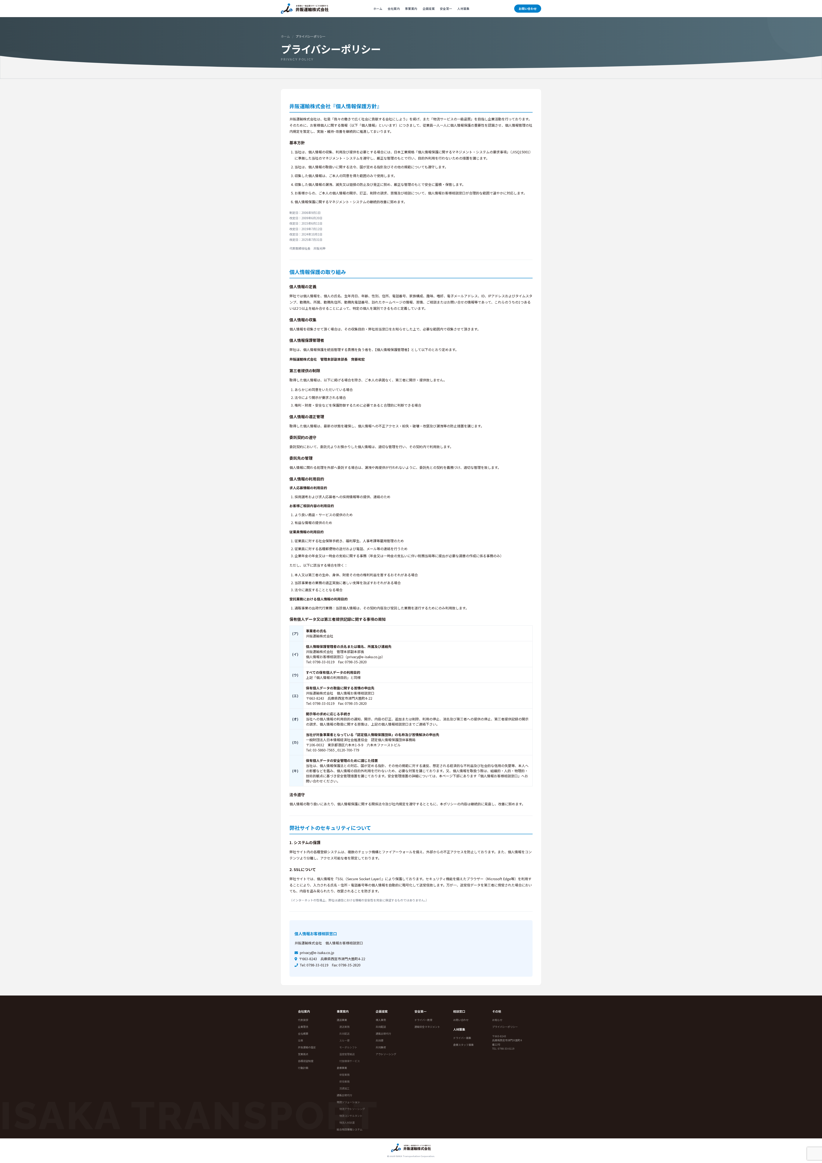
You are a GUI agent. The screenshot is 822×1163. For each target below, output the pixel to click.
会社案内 (394, 8)
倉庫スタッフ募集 (463, 1044)
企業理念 (303, 1026)
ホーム (378, 8)
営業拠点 (303, 1054)
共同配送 (344, 1033)
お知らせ (497, 1020)
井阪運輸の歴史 (307, 1047)
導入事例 (381, 1020)
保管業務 (344, 1074)
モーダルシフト (348, 1047)
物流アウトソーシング (352, 1109)
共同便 (379, 1040)
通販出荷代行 (344, 1095)
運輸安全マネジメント (427, 1026)
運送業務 (344, 1026)
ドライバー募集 (462, 1038)
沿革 (300, 1040)
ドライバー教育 (423, 1020)
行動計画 (303, 1068)
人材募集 (463, 8)
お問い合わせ (528, 8)
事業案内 (411, 8)
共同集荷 (381, 1047)
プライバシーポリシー (505, 1026)
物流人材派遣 (347, 1122)
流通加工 (344, 1088)
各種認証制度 (305, 1061)
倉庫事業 (342, 1068)
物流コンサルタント (350, 1115)
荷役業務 (344, 1081)
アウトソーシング (386, 1054)
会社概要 (303, 1033)
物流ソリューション (348, 1102)
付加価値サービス (349, 1061)
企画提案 (429, 8)
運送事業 (342, 1020)
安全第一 (446, 8)
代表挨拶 (303, 1020)
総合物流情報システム (349, 1129)
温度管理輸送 (347, 1054)
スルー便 (344, 1040)
